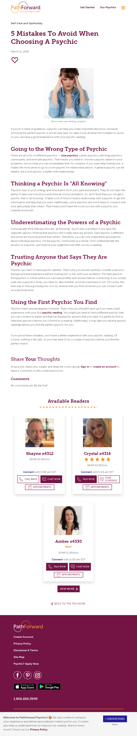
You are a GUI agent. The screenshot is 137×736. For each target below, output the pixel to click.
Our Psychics (108, 7)
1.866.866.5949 (26, 699)
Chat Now (53, 479)
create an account (104, 366)
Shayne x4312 (39, 453)
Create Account (23, 636)
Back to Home (69, 603)
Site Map (19, 657)
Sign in (85, 366)
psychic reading (52, 312)
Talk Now (89, 479)
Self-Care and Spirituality (26, 23)
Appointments (42, 487)
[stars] (97, 459)
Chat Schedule (111, 479)
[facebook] (18, 675)
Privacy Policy (39, 729)
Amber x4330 (68, 541)
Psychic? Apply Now (26, 663)
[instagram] (38, 675)
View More (67, 588)
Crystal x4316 (97, 453)
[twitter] (28, 675)
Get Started (87, 7)
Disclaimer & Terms (26, 650)
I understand (115, 718)
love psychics (69, 155)
